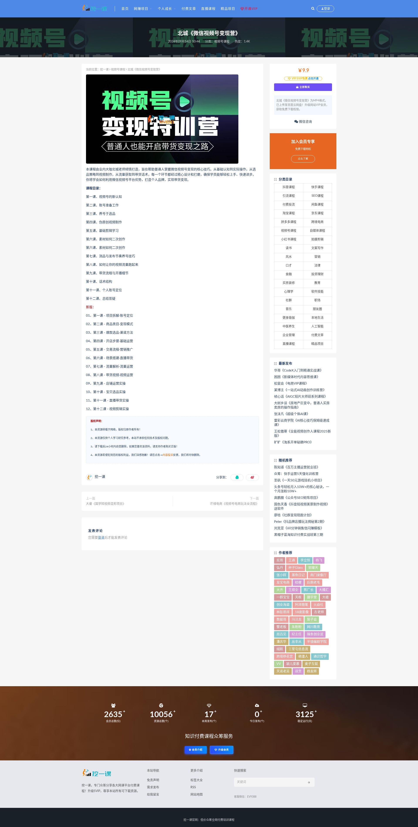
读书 (289, 248)
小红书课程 (288, 239)
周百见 (281, 634)
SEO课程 (318, 195)
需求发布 (153, 787)
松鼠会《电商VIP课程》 (291, 383)
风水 (289, 256)
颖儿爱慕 (292, 664)
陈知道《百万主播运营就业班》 (297, 467)
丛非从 (297, 641)
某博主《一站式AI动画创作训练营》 (300, 390)
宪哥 (279, 560)
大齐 (279, 590)
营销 (317, 256)
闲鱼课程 (317, 204)
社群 (289, 300)
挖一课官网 (191, 820)
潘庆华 (281, 641)
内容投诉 (168, 455)
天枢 (298, 597)
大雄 (325, 597)
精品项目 (228, 8)
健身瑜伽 (289, 317)
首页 (125, 8)
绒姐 (279, 649)
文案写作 (317, 248)
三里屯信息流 (298, 649)
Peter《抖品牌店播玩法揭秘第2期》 (300, 521)
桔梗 (298, 582)
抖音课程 (289, 187)
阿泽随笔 (301, 604)
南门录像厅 (318, 575)
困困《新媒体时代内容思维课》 (297, 377)
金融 (289, 274)
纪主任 (297, 634)
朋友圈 (317, 309)
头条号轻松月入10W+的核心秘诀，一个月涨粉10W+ (301, 489)
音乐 (289, 309)
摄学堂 (312, 597)
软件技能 (317, 291)
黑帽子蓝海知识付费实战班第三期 (298, 534)
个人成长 (165, 8)
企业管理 (289, 335)
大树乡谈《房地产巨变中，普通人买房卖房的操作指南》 (302, 405)
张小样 (281, 575)
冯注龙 (297, 619)
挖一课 (104, 69)
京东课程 (317, 213)
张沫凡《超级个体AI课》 (292, 414)
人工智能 (317, 326)
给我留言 (153, 794)
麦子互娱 (311, 664)
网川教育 (313, 627)
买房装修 (289, 282)
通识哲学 (320, 656)
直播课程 (208, 8)
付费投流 (289, 204)
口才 (289, 265)
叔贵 (298, 671)
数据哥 (281, 619)
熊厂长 (309, 590)
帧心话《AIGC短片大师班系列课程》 (300, 396)
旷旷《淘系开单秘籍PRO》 (293, 442)
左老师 (319, 612)
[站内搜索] (313, 8)
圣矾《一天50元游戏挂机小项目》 (299, 480)
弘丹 (279, 567)
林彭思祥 (283, 612)
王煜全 (293, 590)
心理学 (288, 291)
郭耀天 (313, 567)
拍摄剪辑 (317, 239)
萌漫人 (303, 656)
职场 (317, 300)
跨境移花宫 (284, 656)
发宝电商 (283, 582)
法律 (317, 265)
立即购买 (304, 87)
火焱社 (318, 604)
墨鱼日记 (298, 575)
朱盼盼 (297, 627)
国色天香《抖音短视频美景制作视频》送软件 (302, 506)
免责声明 (153, 780)
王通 (291, 560)
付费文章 (189, 8)
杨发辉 (312, 671)
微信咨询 (305, 121)
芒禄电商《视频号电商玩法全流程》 (234, 503)
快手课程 (317, 187)
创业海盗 (283, 604)
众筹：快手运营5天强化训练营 (296, 474)
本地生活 (317, 317)
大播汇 (324, 590)
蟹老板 (281, 627)
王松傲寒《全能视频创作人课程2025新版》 (302, 433)
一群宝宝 (283, 597)
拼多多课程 (288, 222)
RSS (193, 787)
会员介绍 (196, 750)
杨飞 (319, 560)
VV (278, 664)
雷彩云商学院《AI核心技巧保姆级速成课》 (301, 423)
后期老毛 (313, 582)
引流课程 (289, 195)
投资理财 (317, 274)
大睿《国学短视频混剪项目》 (106, 503)
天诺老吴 (283, 671)
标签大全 (196, 780)
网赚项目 (141, 8)
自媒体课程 (317, 230)
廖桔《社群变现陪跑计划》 (293, 515)
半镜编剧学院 (317, 641)
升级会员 (223, 750)
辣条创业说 (315, 634)
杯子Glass (295, 567)
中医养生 (289, 326)
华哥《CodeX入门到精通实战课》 (298, 370)
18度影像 (302, 612)
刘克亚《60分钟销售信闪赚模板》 (299, 528)
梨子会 (312, 619)
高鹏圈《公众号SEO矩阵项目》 (297, 497)
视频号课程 (221, 41)
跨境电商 (317, 222)
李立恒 (305, 560)
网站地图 (196, 794)
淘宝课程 (289, 213)
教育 (317, 282)
